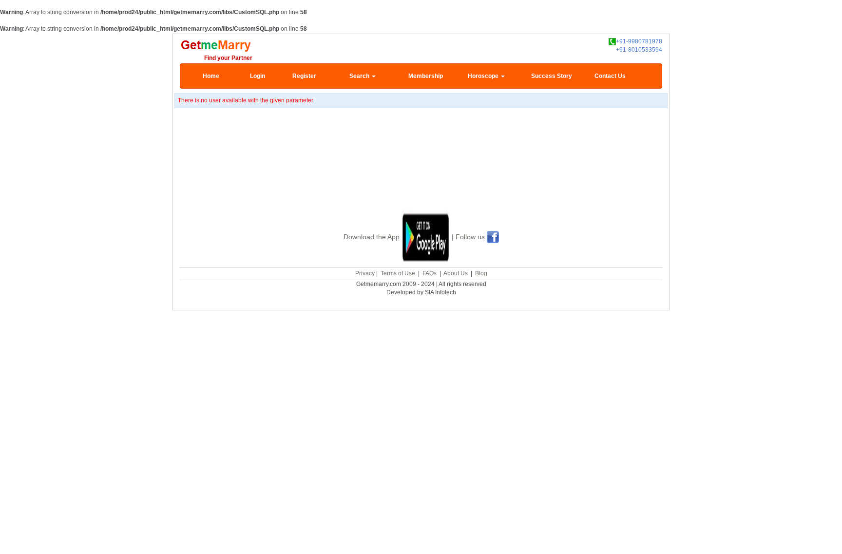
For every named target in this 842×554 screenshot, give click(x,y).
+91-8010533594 (639, 49)
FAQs (429, 273)
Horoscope (484, 76)
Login (257, 76)
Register (304, 76)
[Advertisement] (421, 171)
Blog (481, 273)
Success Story (551, 76)
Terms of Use (398, 273)
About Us (455, 273)
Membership (425, 76)
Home (211, 76)
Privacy (365, 273)
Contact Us (610, 76)
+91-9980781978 (639, 41)
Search (360, 76)
